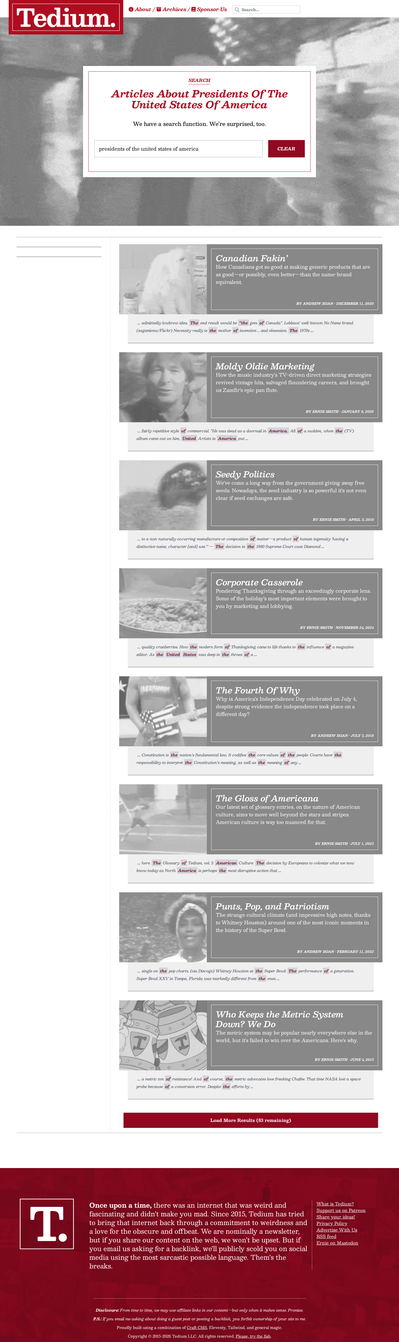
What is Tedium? (335, 1203)
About (143, 9)
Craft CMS (197, 1327)
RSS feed (326, 1236)
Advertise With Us (336, 1229)
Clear (286, 148)
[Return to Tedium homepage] (66, 17)
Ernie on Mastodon (337, 1242)
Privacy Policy (331, 1223)
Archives (174, 9)
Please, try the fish (253, 1336)
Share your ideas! (335, 1216)
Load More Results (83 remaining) (250, 1120)
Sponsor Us (212, 9)
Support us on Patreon (341, 1210)
